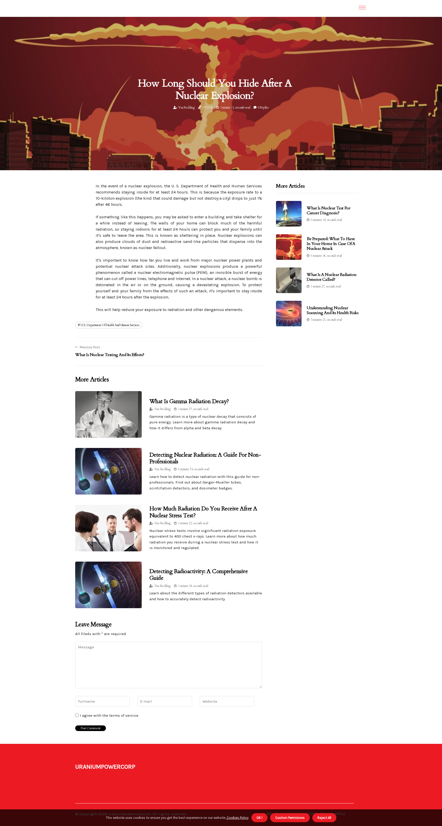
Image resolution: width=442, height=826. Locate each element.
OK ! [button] (259, 818)
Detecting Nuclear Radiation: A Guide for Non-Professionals (205, 458)
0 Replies (263, 107)
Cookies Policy (237, 818)
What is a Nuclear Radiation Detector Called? (331, 277)
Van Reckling (186, 107)
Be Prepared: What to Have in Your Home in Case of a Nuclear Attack (331, 243)
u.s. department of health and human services (110, 325)
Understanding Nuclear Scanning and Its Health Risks (332, 310)
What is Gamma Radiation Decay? (189, 401)
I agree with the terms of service (109, 715)
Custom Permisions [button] (290, 818)
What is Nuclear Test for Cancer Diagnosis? (328, 210)
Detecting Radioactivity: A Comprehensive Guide (198, 574)
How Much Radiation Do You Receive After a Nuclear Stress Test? (203, 512)
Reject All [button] (324, 818)
